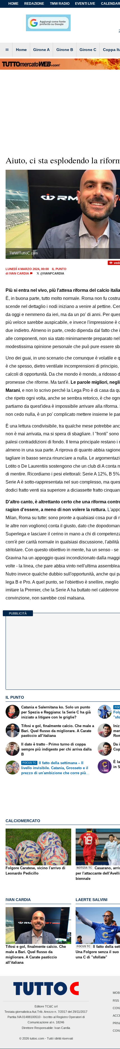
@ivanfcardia (51, 273)
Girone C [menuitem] (88, 49)
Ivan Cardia (19, 273)
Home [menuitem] (21, 49)
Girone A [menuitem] (41, 49)
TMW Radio (59, 3)
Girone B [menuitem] (64, 49)
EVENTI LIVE (85, 3)
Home (13, 3)
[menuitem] (7, 50)
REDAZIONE (34, 3)
